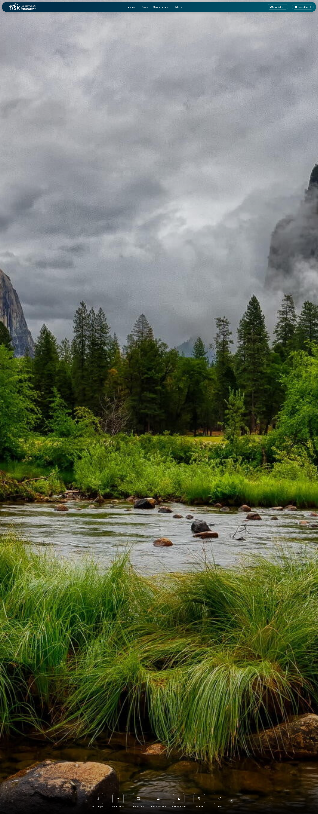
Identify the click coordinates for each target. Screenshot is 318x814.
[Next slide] (232, 801)
